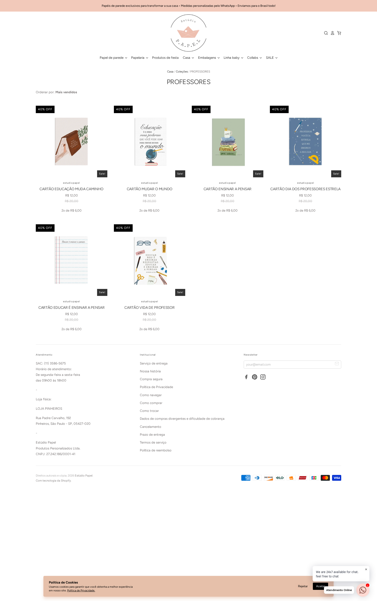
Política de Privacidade (156, 387)
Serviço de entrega (154, 363)
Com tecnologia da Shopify (53, 480)
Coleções (182, 71)
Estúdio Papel (84, 475)
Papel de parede (112, 58)
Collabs (253, 58)
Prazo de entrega (152, 435)
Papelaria (138, 58)
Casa (187, 58)
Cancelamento (150, 427)
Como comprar (151, 403)
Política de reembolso (155, 450)
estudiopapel (71, 182)
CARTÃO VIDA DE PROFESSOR (149, 307)
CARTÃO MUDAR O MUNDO (149, 189)
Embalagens (207, 58)
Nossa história (150, 371)
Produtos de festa (165, 58)
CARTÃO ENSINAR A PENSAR (228, 189)
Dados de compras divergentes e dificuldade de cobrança (182, 419)
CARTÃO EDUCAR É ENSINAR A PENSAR (71, 307)
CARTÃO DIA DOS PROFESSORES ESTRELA (305, 189)
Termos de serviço (153, 442)
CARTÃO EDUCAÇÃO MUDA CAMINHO (71, 189)
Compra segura (151, 379)
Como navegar (151, 395)
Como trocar (149, 411)
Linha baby (232, 58)
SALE (270, 58)
